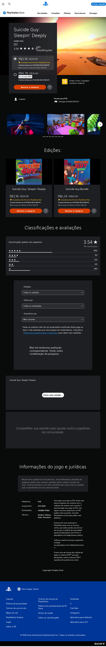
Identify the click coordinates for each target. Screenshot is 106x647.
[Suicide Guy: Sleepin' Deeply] (25, 124)
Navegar (93, 13)
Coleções (55, 13)
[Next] (100, 124)
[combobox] (53, 292)
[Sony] (99, 645)
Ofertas (67, 13)
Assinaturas (80, 13)
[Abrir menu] (3, 4)
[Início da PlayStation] (45, 4)
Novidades (42, 13)
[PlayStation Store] (14, 12)
